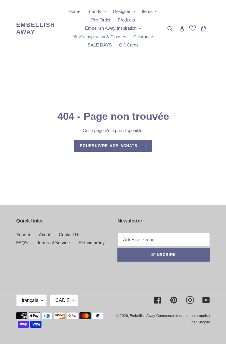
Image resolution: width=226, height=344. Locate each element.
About (44, 234)
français (30, 300)
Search (23, 234)
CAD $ (62, 300)
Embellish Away (35, 28)
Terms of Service (53, 242)
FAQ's (22, 242)
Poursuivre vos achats (108, 146)
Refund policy (92, 242)
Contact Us (70, 234)
